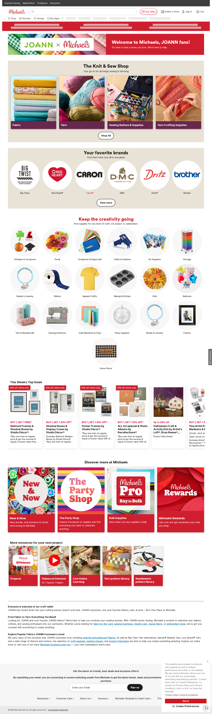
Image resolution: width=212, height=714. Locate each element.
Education (55, 3)
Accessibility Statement (58, 710)
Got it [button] (186, 701)
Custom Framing (12, 3)
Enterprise (42, 3)
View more (106, 202)
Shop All (106, 135)
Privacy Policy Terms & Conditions (181, 695)
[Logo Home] (17, 12)
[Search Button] (32, 11)
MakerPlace (28, 3)
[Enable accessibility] (205, 707)
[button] (186, 706)
